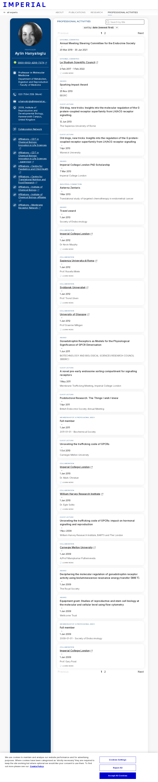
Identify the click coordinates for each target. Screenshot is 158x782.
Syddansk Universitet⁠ (72, 287)
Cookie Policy (37, 766)
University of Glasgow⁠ (73, 314)
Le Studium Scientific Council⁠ (77, 62)
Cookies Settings (117, 759)
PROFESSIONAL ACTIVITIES (123, 12)
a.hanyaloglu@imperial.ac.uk (33, 101)
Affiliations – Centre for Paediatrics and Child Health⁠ (33, 169)
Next (141, 33)
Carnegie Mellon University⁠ (76, 547)
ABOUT (60, 12)
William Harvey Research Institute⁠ (80, 493)
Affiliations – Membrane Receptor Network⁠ (30, 206)
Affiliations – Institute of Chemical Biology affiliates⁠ (32, 197)
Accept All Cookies (117, 775)
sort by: (88, 27)
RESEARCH (97, 12)
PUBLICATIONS (77, 12)
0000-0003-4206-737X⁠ (31, 62)
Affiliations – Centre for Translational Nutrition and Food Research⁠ (32, 179)
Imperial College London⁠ (75, 233)
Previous (63, 33)
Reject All (118, 767)
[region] (79, 767)
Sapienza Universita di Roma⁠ (77, 260)
